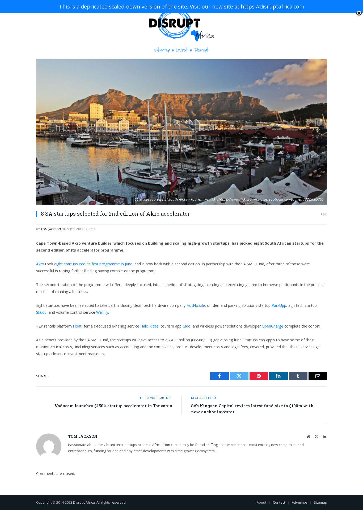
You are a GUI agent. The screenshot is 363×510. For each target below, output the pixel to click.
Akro (40, 263)
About (261, 502)
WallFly (102, 312)
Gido (187, 326)
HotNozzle (196, 305)
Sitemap (320, 502)
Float (77, 326)
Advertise (299, 502)
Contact (279, 502)
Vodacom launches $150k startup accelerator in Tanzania (113, 405)
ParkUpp (279, 305)
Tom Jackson (51, 229)
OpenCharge (272, 326)
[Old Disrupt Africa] (181, 29)
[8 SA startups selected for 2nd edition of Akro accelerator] (181, 132)
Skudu (41, 312)
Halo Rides (149, 326)
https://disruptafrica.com (272, 6)
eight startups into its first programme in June (93, 263)
